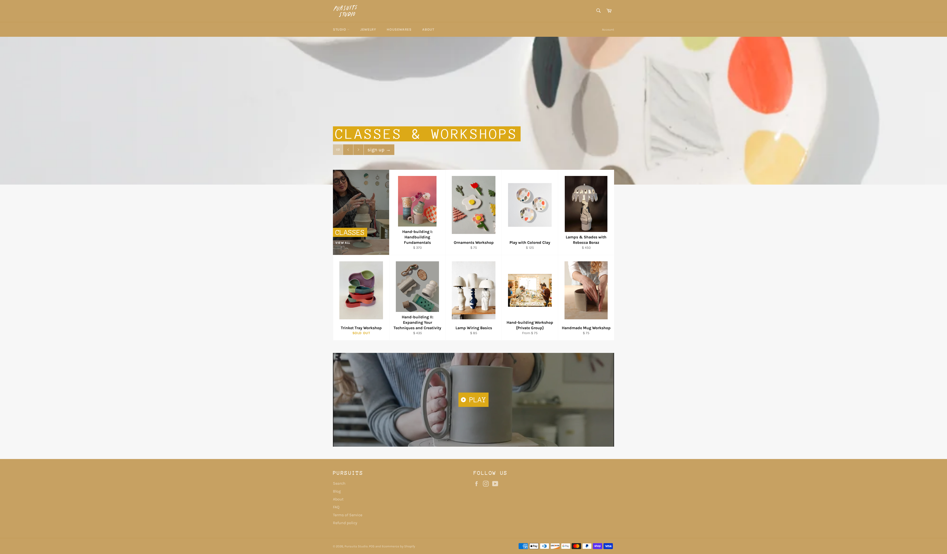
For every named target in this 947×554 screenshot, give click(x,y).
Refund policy (345, 522)
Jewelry (368, 29)
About (428, 29)
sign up (379, 150)
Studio (340, 29)
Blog (337, 491)
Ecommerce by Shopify (398, 546)
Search (339, 483)
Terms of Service (347, 515)
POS (372, 546)
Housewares (399, 29)
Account (608, 29)
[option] (473, 111)
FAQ (336, 507)
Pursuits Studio (356, 546)
